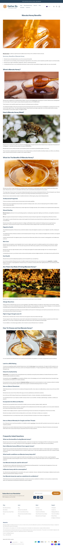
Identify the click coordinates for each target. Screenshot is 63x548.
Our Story (37, 507)
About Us (35, 5)
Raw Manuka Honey (7, 507)
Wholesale (22, 7)
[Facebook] (34, 497)
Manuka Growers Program (41, 515)
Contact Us (28, 7)
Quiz (4, 513)
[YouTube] (41, 497)
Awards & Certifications (40, 511)
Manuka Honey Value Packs (8, 511)
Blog (19, 507)
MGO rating (32, 366)
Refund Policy (54, 515)
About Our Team (39, 509)
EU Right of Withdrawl (55, 517)
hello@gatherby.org (10, 533)
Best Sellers (5, 509)
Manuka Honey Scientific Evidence (24, 513)
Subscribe (56, 493)
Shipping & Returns (55, 511)
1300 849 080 (38, 1)
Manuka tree (34, 100)
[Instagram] (38, 497)
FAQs (40, 5)
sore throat (33, 423)
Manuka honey (6, 53)
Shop (21, 5)
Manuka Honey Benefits (22, 509)
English (21, 542)
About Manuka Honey (28, 5)
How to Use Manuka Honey (23, 511)
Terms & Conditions (55, 513)
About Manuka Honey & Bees (41, 513)
